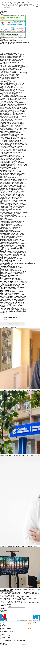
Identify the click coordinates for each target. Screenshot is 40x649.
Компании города (6, 631)
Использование (5, 628)
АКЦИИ (2, 643)
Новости (10, 39)
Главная (3, 39)
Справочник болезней (8, 636)
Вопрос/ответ (5, 637)
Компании (4, 11)
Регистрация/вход (33, 622)
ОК (37, 5)
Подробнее (6, 7)
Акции (2, 14)
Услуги (2, 609)
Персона (3, 613)
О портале (3, 624)
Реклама (3, 627)
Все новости (6, 315)
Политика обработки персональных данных (13, 641)
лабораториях (12, 73)
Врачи (2, 13)
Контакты (3, 625)
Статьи (2, 607)
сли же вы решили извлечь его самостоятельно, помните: (11, 279)
